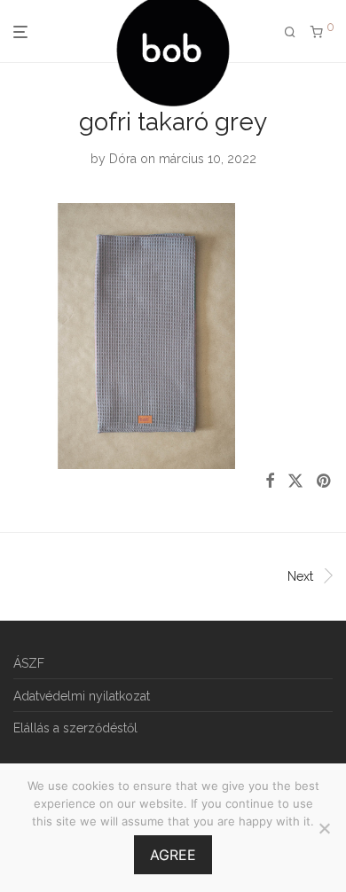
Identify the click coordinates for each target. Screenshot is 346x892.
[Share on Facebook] (269, 481)
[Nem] (324, 828)
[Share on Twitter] (295, 481)
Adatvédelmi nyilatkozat (81, 696)
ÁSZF (28, 663)
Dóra (123, 159)
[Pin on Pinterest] (325, 481)
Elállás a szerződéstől (75, 728)
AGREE (173, 855)
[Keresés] (290, 32)
